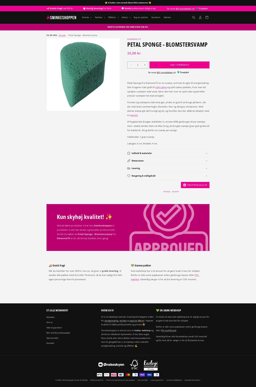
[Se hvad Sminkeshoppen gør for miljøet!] (151, 365)
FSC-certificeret (168, 330)
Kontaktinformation (192, 380)
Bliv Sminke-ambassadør (58, 332)
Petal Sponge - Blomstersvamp (83, 35)
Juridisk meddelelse (174, 380)
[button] (86, 17)
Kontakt (50, 343)
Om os (50, 322)
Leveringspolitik (157, 380)
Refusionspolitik (97, 380)
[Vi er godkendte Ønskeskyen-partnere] (111, 365)
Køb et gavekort (54, 327)
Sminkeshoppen (68, 380)
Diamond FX (134, 39)
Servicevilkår (143, 380)
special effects (137, 320)
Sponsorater (53, 338)
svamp (176, 191)
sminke (123, 320)
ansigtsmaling (111, 320)
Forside (62, 35)
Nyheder (51, 317)
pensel (134, 115)
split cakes (161, 87)
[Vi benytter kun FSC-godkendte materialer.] (134, 365)
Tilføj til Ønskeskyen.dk (197, 185)
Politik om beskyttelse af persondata (120, 380)
